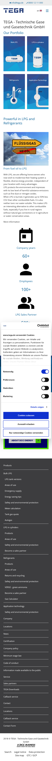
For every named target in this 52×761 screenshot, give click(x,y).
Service (6, 676)
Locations (7, 626)
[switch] (45, 380)
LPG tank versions (13, 479)
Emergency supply (13, 491)
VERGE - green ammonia (16, 587)
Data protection (37, 752)
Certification (9, 641)
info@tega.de (17, 2)
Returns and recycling (15, 575)
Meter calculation (13, 508)
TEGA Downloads (11, 689)
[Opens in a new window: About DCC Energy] (26, 441)
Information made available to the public (22, 670)
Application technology (13, 606)
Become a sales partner (15, 550)
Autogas (8, 520)
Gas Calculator (11, 599)
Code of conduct (10, 663)
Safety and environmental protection (21, 502)
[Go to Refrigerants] (14, 92)
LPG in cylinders (10, 527)
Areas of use (10, 485)
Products (7, 465)
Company (7, 618)
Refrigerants (9, 558)
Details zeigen (37, 407)
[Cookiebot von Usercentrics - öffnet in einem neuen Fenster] (37, 326)
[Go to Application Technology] (38, 92)
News (6, 633)
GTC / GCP (32, 755)
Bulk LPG (7, 473)
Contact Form (9, 725)
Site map (19, 755)
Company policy (10, 648)
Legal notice (20, 752)
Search (8, 752)
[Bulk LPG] (14, 54)
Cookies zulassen (26, 415)
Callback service (10, 696)
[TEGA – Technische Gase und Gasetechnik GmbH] (13, 10)
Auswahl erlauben (26, 424)
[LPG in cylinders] (38, 54)
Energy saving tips (13, 496)
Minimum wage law (12, 655)
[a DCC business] (26, 745)
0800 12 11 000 (35, 2)
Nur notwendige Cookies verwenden (26, 433)
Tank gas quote (12, 514)
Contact (6, 703)
